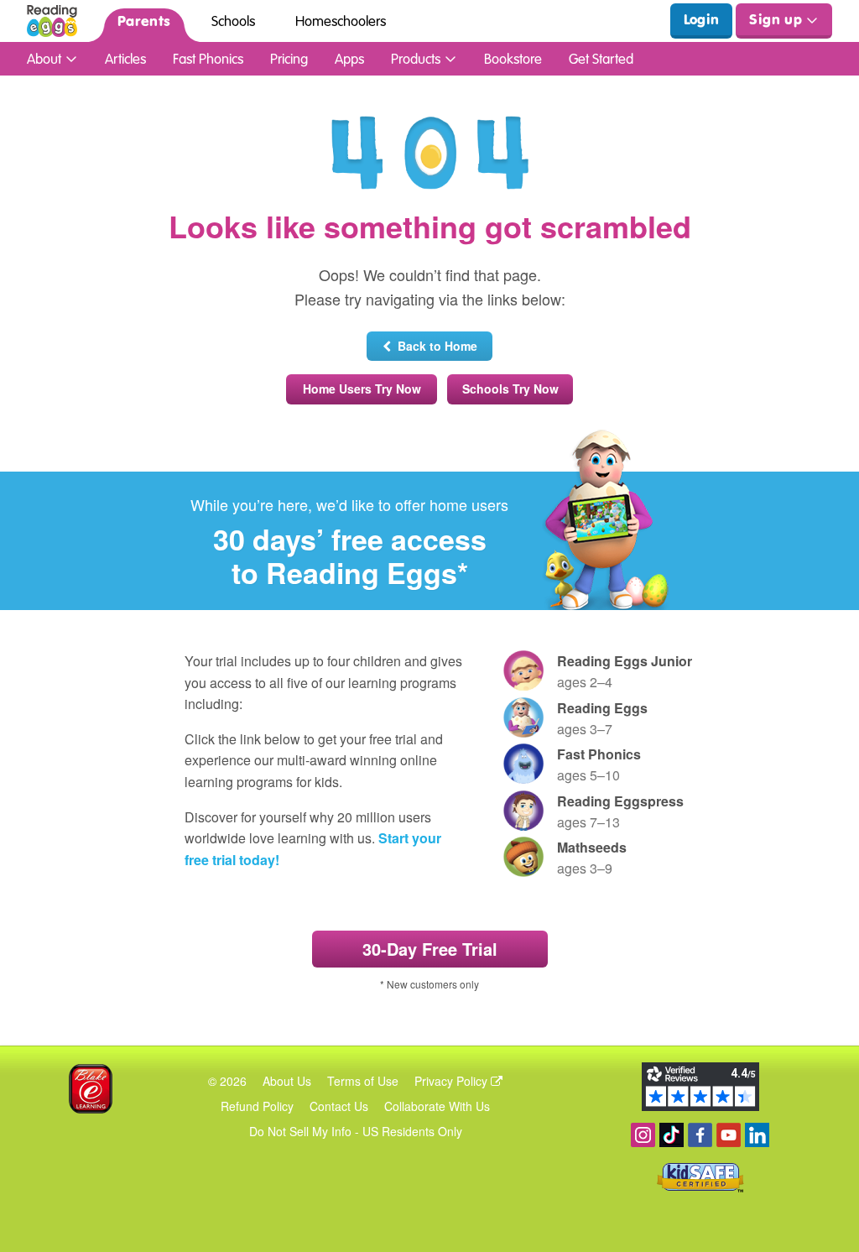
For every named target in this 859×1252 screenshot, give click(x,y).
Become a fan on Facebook (700, 1135)
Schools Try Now (510, 388)
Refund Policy (257, 1106)
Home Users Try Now (362, 388)
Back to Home (434, 345)
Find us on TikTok (671, 1135)
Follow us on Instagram (643, 1135)
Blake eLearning (90, 1088)
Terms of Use (362, 1080)
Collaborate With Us (437, 1106)
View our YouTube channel (728, 1135)
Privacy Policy (452, 1080)
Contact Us (339, 1106)
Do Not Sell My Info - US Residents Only (355, 1131)
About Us (287, 1080)
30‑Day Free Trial (429, 948)
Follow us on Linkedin (757, 1135)
